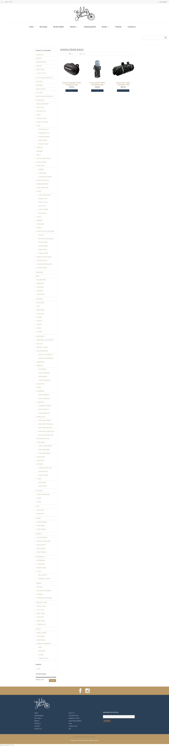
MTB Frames (41, 525)
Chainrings (40, 391)
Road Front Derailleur (46, 431)
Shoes (39, 498)
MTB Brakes (42, 369)
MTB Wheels (41, 636)
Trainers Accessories (44, 598)
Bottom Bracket (42, 351)
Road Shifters (43, 475)
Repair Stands (41, 568)
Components (40, 336)
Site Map (37, 726)
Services (39, 66)
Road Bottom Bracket (46, 358)
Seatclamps (41, 457)
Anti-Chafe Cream (43, 104)
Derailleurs (41, 417)
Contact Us (131, 27)
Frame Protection (43, 180)
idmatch (73, 27)
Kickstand (39, 85)
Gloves (39, 317)
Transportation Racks (44, 264)
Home (31, 27)
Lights (39, 191)
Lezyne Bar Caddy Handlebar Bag (123, 84)
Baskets (40, 147)
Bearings (40, 151)
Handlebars (41, 442)
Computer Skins (42, 122)
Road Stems (43, 486)
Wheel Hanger (41, 633)
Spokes (41, 654)
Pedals (39, 227)
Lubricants (41, 564)
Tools (39, 571)
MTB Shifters (43, 471)
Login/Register (163, 2)
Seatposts (40, 460)
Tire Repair (39, 272)
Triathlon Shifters (45, 468)
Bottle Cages (41, 162)
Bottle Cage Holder (43, 158)
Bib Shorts (40, 302)
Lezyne (38, 669)
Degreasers (41, 560)
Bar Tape (39, 58)
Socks (39, 328)
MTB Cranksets (44, 409)
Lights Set (42, 206)
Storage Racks (42, 260)
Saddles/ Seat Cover (44, 257)
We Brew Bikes (58, 27)
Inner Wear (40, 310)
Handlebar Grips (42, 184)
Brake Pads (40, 362)
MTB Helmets (41, 548)
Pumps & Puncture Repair (45, 231)
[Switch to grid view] (70, 54)
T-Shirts (39, 332)
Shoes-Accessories (43, 494)
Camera (41, 169)
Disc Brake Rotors (43, 438)
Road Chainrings (44, 398)
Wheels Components (44, 643)
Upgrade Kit (40, 55)
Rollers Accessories (44, 590)
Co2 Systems (43, 242)
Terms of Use (73, 726)
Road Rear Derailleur (46, 435)
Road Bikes (40, 283)
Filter (52, 680)
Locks (39, 217)
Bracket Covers (42, 347)
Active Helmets (42, 537)
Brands (104, 27)
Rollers (39, 587)
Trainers (40, 594)
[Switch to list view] (72, 54)
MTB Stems (42, 482)
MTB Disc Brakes (44, 373)
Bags (38, 126)
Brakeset (40, 365)
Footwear (39, 491)
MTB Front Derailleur (46, 424)
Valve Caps (40, 107)
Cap (38, 306)
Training (38, 583)
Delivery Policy (74, 715)
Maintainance (40, 557)
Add (72, 90)
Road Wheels (41, 640)
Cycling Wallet (44, 129)
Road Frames (41, 529)
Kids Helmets (41, 545)
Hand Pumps (43, 249)
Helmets (39, 534)
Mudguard (40, 224)
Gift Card (39, 93)
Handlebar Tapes (42, 187)
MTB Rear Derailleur (45, 428)
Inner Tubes (41, 613)
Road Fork (40, 513)
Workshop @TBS (90, 27)
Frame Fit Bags (44, 144)
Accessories (40, 100)
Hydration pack (41, 62)
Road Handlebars (45, 453)
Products (118, 27)
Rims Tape (42, 651)
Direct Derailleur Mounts (44, 96)
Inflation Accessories (46, 239)
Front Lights (43, 202)
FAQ (70, 729)
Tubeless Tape (43, 658)
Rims (40, 647)
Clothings (39, 299)
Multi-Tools (43, 575)
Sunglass (40, 313)
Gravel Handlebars (45, 446)
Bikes (37, 276)
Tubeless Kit (41, 624)
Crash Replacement (75, 721)
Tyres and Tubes (41, 602)
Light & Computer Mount (44, 78)
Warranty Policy (74, 718)
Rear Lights (43, 213)
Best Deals (43, 27)
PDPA (70, 723)
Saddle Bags (43, 140)
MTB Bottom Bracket (46, 355)
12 (80, 54)
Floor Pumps (43, 246)
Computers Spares (45, 177)
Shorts (39, 324)
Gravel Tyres (41, 606)
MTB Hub (40, 344)
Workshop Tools (44, 579)
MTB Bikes (40, 291)
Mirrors (39, 220)
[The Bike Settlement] (84, 13)
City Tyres (40, 610)
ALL (85, 54)
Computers (41, 166)
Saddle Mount (41, 89)
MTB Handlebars (44, 449)
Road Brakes (43, 376)
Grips (39, 115)
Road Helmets (41, 552)
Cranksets (40, 402)
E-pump (41, 235)
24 (82, 54)
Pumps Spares (43, 253)
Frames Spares (42, 522)
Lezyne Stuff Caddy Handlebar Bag (97, 84)
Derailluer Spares (45, 420)
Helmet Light (43, 198)
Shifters (40, 464)
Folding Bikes (41, 280)
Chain (39, 387)
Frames (38, 518)
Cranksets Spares (45, 406)
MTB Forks (40, 510)
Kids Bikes (40, 287)
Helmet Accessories (44, 541)
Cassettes (40, 384)
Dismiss (12, 745)
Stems (39, 479)
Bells (39, 155)
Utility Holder (42, 268)
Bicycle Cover (41, 118)
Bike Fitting (40, 69)
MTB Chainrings (44, 395)
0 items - (8, 2)
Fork (37, 506)
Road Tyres (41, 621)
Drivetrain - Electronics (45, 340)
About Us (72, 713)
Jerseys (39, 321)
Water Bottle (41, 111)
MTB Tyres (40, 617)
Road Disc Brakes (44, 380)
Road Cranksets (44, 413)
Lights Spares (43, 209)
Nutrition (39, 81)
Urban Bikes (41, 294)
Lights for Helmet (45, 195)
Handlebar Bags (44, 136)
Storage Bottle (44, 133)
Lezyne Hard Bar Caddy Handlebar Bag (71, 84)
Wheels (38, 629)
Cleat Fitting (41, 73)
